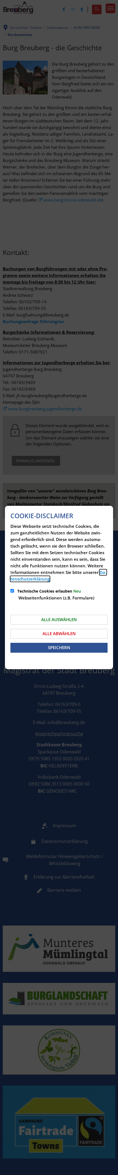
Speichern (59, 647)
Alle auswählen (59, 619)
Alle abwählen (59, 633)
